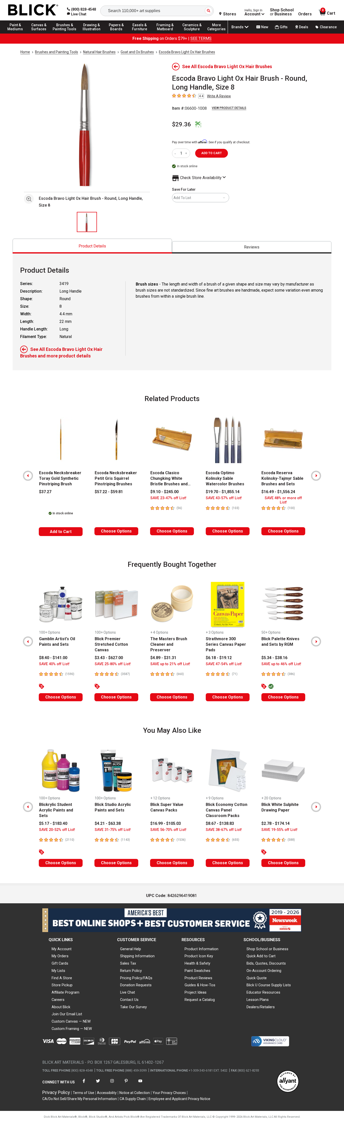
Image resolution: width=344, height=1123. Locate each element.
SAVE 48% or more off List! (283, 500)
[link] (76, 14)
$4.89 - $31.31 (163, 657)
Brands (237, 27)
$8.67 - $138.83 (220, 823)
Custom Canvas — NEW (71, 1021)
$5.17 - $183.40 (53, 823)
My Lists (58, 970)
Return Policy (131, 970)
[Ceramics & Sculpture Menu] (191, 33)
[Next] (316, 476)
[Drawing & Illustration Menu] (91, 33)
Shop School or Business (267, 949)
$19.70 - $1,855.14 (222, 491)
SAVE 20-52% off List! (57, 830)
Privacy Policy (56, 1092)
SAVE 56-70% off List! (168, 830)
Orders (305, 14)
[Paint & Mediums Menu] (17, 33)
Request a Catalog (200, 999)
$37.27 (45, 491)
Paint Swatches (197, 970)
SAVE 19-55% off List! (279, 830)
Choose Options (116, 531)
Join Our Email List (67, 1014)
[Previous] (28, 476)
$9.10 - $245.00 (164, 491)
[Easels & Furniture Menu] (141, 33)
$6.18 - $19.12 (219, 657)
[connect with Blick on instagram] (112, 1084)
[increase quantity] (186, 153)
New (264, 27)
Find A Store (62, 978)
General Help (130, 949)
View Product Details (229, 108)
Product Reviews (198, 978)
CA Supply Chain (133, 1099)
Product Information (201, 949)
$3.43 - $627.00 (109, 657)
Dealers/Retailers (261, 1007)
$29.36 (181, 124)
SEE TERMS (201, 38)
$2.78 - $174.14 (275, 823)
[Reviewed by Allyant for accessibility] (288, 1081)
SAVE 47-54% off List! (224, 664)
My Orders (60, 956)
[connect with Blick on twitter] (98, 1084)
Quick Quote (257, 978)
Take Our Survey (133, 1007)
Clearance (328, 27)
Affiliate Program (65, 992)
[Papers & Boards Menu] (118, 33)
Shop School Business (282, 12)
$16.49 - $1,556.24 (278, 491)
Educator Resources (263, 992)
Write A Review (219, 96)
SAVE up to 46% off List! (281, 664)
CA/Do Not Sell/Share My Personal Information (79, 1099)
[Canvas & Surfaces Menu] (40, 33)
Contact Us (129, 999)
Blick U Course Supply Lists (269, 985)
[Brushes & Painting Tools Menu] (64, 33)
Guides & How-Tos (200, 985)
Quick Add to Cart (261, 956)
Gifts (284, 27)
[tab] (92, 246)
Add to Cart (61, 531)
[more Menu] (216, 33)
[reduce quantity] (176, 153)
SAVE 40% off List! (54, 664)
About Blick (61, 1007)
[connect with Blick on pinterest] (126, 1084)
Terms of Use (83, 1093)
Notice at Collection (134, 1093)
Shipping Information (137, 956)
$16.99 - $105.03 (165, 823)
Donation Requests (136, 985)
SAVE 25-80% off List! (113, 664)
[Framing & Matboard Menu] (164, 33)
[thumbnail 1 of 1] (87, 222)
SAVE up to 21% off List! (170, 664)
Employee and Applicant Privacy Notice (179, 1099)
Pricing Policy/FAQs (136, 978)
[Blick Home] (33, 10)
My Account (62, 949)
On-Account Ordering (264, 970)
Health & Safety (197, 963)
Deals (303, 27)
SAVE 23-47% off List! (168, 498)
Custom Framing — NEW (72, 1028)
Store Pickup (62, 985)
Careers (58, 999)
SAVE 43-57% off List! (224, 498)
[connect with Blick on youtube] (140, 1084)
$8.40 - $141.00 (53, 657)
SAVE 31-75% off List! (113, 830)
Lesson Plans (258, 999)
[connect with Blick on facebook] (84, 1084)
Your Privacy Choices (169, 1093)
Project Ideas (196, 992)
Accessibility (107, 1093)
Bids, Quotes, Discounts (266, 963)
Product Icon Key (199, 956)
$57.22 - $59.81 (109, 491)
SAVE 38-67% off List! (224, 830)
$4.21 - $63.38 (108, 823)
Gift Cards (60, 963)
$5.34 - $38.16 (274, 657)
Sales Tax (128, 963)
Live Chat (127, 992)
